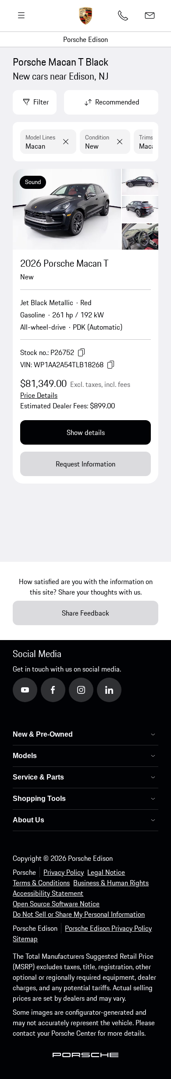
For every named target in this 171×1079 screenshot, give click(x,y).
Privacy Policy (63, 872)
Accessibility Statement (48, 893)
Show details (86, 432)
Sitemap (25, 938)
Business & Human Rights (111, 882)
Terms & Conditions (41, 882)
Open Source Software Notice (56, 903)
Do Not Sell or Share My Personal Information (79, 914)
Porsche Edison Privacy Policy (108, 928)
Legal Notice (106, 872)
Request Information (85, 464)
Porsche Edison (85, 39)
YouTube (37, 689)
